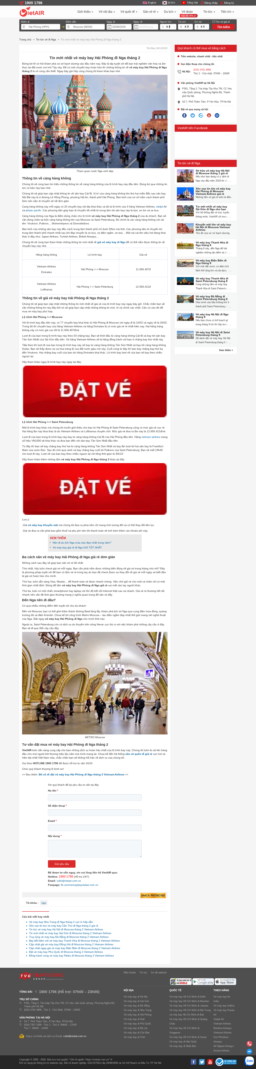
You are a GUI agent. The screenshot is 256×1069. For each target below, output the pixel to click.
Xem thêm (225, 350)
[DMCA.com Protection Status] (153, 896)
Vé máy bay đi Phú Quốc (137, 1023)
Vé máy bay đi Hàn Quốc (183, 1041)
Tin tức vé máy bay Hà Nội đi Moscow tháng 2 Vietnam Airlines (65, 929)
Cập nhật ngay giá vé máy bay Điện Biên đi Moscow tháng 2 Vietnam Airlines (73, 948)
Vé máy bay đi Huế (134, 1019)
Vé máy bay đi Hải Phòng (137, 1014)
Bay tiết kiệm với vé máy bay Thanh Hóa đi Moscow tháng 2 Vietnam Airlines (73, 940)
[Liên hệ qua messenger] (249, 1053)
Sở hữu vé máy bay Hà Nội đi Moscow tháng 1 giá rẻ (213, 172)
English (152, 2)
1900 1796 (66, 876)
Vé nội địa (106, 11)
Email (52, 820)
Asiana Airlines (221, 1050)
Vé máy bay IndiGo (223, 1005)
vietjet (159, 206)
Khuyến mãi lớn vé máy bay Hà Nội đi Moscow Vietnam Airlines (213, 227)
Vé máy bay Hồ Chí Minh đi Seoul (187, 1037)
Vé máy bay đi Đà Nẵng (137, 1005)
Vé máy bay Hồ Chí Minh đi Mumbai (189, 1001)
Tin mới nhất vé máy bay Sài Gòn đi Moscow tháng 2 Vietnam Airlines (69, 933)
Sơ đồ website (159, 972)
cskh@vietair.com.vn (69, 880)
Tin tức (208, 11)
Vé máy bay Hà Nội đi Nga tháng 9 (212, 315)
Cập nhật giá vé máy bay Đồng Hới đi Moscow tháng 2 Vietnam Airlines (70, 944)
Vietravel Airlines (222, 1032)
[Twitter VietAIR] (192, 115)
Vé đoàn (187, 11)
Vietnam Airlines (222, 1023)
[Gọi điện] (249, 1045)
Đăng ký (229, 2)
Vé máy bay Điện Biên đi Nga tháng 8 (211, 262)
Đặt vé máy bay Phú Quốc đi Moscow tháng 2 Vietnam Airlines (65, 951)
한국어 (171, 2)
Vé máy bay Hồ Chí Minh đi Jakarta (188, 1005)
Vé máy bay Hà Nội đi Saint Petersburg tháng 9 (213, 333)
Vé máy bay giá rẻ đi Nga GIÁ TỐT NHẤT (77, 547)
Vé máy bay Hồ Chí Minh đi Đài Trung (190, 1010)
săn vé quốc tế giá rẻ (138, 753)
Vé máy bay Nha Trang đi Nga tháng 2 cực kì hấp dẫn (60, 921)
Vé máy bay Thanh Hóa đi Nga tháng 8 (212, 244)
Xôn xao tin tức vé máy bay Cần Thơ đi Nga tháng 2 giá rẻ (62, 925)
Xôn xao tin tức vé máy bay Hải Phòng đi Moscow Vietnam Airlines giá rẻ (213, 191)
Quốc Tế (175, 990)
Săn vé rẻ (149, 11)
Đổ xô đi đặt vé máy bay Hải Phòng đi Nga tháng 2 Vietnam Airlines (81, 774)
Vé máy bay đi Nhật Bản (182, 1046)
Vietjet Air (218, 1019)
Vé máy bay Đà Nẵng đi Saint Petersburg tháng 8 (212, 298)
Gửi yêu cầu (62, 863)
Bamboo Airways (222, 1028)
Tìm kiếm (223, 27)
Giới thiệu (84, 11)
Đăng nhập (211, 2)
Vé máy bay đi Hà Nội (135, 996)
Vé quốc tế (128, 11)
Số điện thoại (57, 805)
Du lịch (169, 11)
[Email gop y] (217, 115)
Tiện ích (226, 11)
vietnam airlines (150, 436)
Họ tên (53, 790)
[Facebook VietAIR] (184, 115)
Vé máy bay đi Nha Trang (137, 1010)
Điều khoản (130, 972)
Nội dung (54, 836)
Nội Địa (129, 990)
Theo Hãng (221, 990)
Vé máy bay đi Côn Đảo (137, 1032)
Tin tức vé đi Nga (188, 163)
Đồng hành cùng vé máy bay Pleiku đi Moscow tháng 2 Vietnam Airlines (70, 955)
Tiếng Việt (192, 2)
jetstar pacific (33, 210)
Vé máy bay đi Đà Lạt (135, 1028)
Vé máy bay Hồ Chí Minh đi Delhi (187, 996)
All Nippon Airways (223, 1046)
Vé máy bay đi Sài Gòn (136, 1001)
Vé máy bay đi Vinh (134, 1037)
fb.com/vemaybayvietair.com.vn (79, 884)
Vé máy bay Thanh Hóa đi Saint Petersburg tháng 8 (212, 280)
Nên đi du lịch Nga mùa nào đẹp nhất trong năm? (82, 542)
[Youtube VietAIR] (209, 115)
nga (43, 902)
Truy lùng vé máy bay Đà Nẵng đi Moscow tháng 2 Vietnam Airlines (68, 936)
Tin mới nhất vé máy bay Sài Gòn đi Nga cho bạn (211, 208)
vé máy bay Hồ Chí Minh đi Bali (186, 1014)
